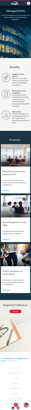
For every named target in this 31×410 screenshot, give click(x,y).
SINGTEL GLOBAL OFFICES (15, 398)
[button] (28, 407)
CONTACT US (15, 393)
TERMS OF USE (15, 383)
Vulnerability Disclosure (15, 373)
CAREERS (15, 378)
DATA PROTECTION (15, 368)
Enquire (15, 311)
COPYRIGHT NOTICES (15, 388)
